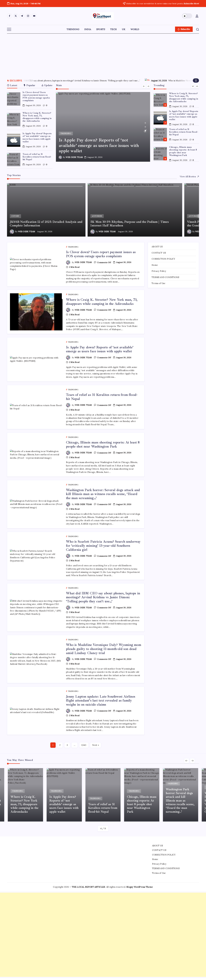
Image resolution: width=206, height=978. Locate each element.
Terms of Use (158, 283)
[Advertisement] (103, 54)
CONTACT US (159, 252)
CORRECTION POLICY (163, 258)
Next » (95, 745)
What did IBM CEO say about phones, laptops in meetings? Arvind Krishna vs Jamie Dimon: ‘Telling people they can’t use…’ (103, 597)
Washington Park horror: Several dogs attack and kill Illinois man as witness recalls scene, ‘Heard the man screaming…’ (103, 494)
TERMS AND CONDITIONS (165, 277)
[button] (187, 15)
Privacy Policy (159, 271)
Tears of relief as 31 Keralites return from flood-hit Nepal (37, 157)
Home (155, 265)
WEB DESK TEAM (74, 157)
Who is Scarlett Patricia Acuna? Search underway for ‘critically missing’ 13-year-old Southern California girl (103, 545)
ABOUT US (157, 246)
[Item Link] (13, 99)
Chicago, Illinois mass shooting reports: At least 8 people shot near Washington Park (183, 151)
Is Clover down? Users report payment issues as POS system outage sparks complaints (36, 96)
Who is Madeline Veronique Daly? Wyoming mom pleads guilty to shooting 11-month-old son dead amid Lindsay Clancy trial (87, 80)
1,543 (83, 745)
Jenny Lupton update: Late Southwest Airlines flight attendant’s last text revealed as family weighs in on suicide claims (100, 700)
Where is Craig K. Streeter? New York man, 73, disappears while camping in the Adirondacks (37, 117)
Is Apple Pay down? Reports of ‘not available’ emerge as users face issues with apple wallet (37, 137)
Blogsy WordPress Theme (139, 887)
